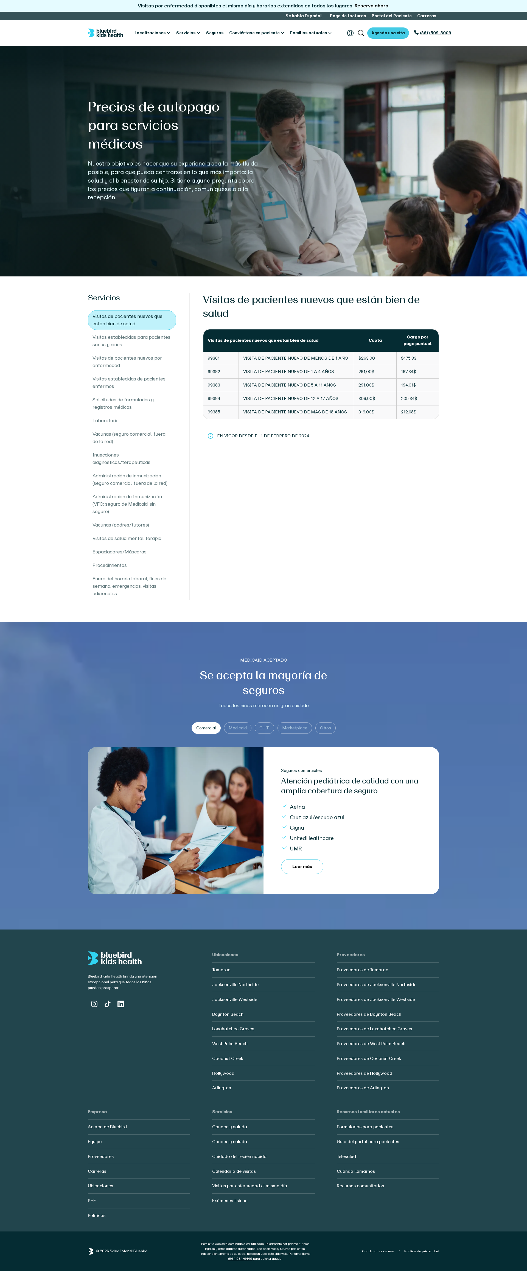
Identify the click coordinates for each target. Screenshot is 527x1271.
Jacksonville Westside (234, 999)
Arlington (221, 1087)
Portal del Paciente (392, 15)
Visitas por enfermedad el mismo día (249, 1185)
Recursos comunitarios (360, 1185)
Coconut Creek (227, 1058)
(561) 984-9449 (240, 1259)
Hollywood (223, 1073)
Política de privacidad (421, 1251)
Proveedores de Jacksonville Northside (376, 984)
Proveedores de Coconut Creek (369, 1058)
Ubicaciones (100, 1185)
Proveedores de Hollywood (364, 1073)
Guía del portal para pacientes (368, 1141)
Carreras (426, 15)
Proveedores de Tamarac (362, 969)
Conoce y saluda (229, 1126)
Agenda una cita (388, 32)
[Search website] (361, 33)
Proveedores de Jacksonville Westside (376, 999)
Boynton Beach (227, 1014)
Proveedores (101, 1156)
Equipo (95, 1141)
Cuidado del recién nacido (239, 1156)
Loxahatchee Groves (233, 1028)
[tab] (206, 728)
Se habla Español (303, 15)
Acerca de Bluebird (107, 1126)
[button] (152, 33)
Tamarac (221, 969)
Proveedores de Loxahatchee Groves (374, 1028)
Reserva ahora (371, 6)
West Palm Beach (230, 1043)
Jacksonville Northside (235, 984)
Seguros (215, 32)
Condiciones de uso (378, 1251)
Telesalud (346, 1156)
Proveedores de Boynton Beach (369, 1014)
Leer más (302, 866)
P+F (92, 1200)
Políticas (96, 1215)
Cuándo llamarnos (356, 1171)
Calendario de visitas (234, 1171)
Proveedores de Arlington (363, 1087)
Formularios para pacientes (365, 1126)
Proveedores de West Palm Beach (371, 1043)
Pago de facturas (348, 15)
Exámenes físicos (229, 1200)
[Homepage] (105, 33)
